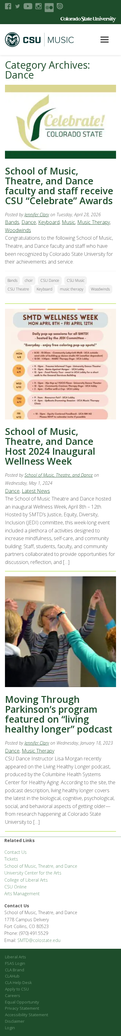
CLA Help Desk (18, 982)
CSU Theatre (18, 289)
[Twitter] (17, 6)
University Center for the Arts (32, 873)
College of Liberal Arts (26, 880)
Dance (28, 222)
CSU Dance (49, 280)
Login (10, 1027)
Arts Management (22, 893)
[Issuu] (60, 6)
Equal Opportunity (22, 1002)
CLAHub (12, 976)
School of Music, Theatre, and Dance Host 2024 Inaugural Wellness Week (50, 446)
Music (68, 222)
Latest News (36, 491)
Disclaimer (15, 1021)
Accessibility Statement (26, 1014)
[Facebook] (8, 6)
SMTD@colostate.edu (38, 940)
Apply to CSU (17, 989)
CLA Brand (14, 970)
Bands (12, 222)
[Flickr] (49, 7)
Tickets (11, 859)
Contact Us (15, 852)
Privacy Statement (22, 1008)
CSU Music (75, 280)
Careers (12, 995)
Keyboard (49, 222)
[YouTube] (28, 6)
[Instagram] (38, 6)
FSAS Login (15, 963)
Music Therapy (93, 222)
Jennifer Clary (37, 214)
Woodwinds (18, 230)
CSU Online (15, 887)
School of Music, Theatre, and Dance (59, 475)
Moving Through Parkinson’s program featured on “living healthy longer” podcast (58, 714)
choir (29, 280)
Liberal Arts (15, 957)
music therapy (71, 289)
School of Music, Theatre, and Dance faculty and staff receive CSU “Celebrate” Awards (59, 186)
